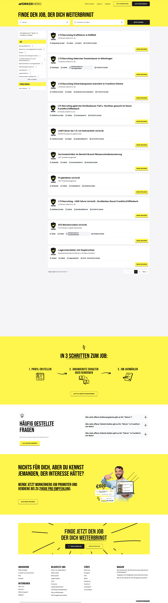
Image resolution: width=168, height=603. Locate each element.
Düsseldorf (87, 587)
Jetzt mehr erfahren (28, 502)
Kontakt (20, 578)
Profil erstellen (94, 546)
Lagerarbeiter (55, 578)
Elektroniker (55, 573)
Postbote (54, 584)
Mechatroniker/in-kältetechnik (28, 76)
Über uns (21, 586)
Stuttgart (87, 573)
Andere (22, 52)
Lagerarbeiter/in (25, 73)
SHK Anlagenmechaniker (59, 595)
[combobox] (44, 22)
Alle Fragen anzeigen (29, 443)
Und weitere (88, 590)
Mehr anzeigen (32, 79)
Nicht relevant (24, 88)
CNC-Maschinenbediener (59, 590)
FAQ (19, 576)
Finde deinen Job (76, 546)
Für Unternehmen (122, 4)
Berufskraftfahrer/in (26, 46)
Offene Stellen (89, 4)
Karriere (20, 589)
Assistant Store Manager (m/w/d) (29, 56)
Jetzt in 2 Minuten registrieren (84, 394)
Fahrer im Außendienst (58, 570)
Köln (85, 576)
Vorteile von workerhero (26, 573)
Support (99, 4)
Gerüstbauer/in (24, 70)
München (87, 570)
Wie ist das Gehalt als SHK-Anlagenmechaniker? (132, 578)
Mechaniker (55, 576)
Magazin (108, 4)
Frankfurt (87, 584)
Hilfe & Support (23, 592)
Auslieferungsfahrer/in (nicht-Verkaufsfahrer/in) (32, 59)
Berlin (86, 578)
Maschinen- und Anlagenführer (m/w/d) (31, 49)
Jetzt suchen (138, 22)
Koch (52, 581)
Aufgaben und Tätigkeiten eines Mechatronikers (132, 575)
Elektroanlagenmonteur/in (27, 67)
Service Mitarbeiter (57, 592)
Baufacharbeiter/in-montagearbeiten (31, 63)
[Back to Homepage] (31, 3)
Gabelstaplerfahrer (57, 587)
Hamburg (87, 581)
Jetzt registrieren (141, 4)
